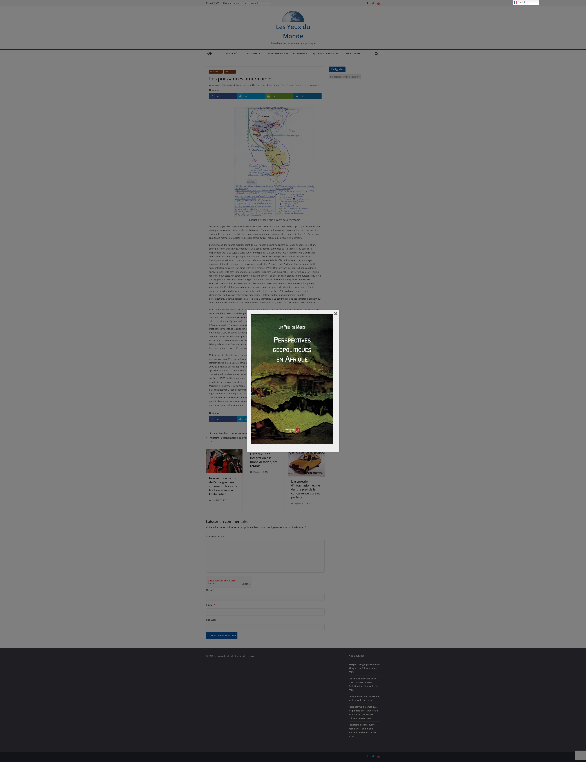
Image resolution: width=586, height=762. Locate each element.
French (521, 2)
